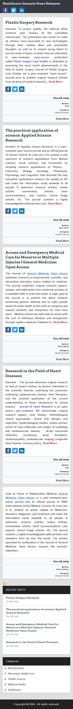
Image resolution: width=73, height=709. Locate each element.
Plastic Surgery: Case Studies (30, 61)
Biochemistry (16, 668)
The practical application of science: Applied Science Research (31, 135)
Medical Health (62, 113)
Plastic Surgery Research (28, 22)
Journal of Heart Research (36, 406)
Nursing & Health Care (21, 673)
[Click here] (5, 10)
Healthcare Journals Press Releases (31, 3)
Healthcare (14, 689)
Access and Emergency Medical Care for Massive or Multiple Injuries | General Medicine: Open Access (34, 259)
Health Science (62, 234)
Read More (62, 118)
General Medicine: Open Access (47, 273)
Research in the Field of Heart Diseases (33, 373)
